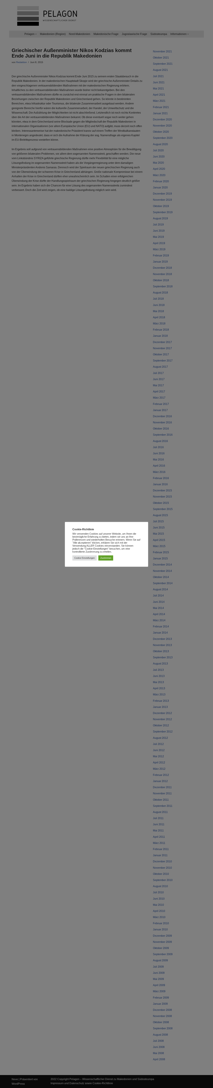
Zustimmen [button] (105, 558)
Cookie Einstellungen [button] (84, 558)
